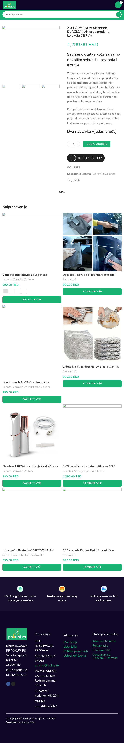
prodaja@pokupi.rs (47, 665)
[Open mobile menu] (110, 5)
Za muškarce (32, 387)
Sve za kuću (70, 279)
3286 (76, 180)
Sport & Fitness (94, 471)
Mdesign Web (28, 722)
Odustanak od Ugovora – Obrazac (104, 656)
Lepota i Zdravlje (93, 174)
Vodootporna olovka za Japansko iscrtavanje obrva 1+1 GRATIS (24, 277)
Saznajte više (31, 299)
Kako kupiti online (104, 641)
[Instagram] (13, 684)
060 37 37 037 (89, 158)
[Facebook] (8, 684)
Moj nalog (70, 642)
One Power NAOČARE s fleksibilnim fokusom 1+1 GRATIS (26, 384)
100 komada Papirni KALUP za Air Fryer (89, 550)
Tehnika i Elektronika (31, 555)
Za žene (110, 174)
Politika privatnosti (76, 651)
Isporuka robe (101, 650)
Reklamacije (100, 646)
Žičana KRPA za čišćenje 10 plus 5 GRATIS (91, 367)
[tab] (62, 192)
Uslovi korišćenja (75, 656)
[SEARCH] (118, 14)
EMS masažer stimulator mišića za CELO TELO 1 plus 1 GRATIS (89, 468)
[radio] (5, 291)
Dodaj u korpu (97, 144)
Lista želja (70, 647)
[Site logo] (9, 4)
